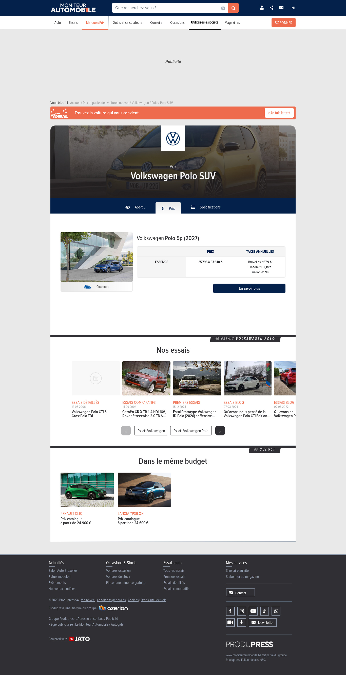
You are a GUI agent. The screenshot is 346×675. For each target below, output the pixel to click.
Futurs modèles (59, 576)
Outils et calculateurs (127, 22)
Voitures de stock (118, 576)
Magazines (232, 22)
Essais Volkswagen (151, 430)
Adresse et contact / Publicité (98, 618)
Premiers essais (174, 576)
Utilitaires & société (204, 22)
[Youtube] (253, 611)
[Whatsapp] (276, 611)
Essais (73, 22)
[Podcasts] (241, 622)
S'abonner (283, 22)
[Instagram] (241, 611)
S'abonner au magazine (242, 576)
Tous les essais (173, 570)
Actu (57, 22)
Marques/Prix (95, 22)
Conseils (156, 22)
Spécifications (210, 207)
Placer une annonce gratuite (125, 582)
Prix (171, 208)
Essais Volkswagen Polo (191, 430)
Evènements (57, 582)
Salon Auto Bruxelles (63, 570)
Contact (240, 593)
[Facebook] (230, 611)
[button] (220, 430)
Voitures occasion (118, 570)
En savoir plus (249, 288)
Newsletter (266, 622)
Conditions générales (111, 599)
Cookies (133, 599)
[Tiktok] (264, 611)
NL (294, 8)
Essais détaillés (174, 582)
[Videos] (230, 622)
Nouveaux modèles (62, 588)
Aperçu (139, 207)
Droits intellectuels (153, 599)
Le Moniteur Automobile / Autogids (99, 624)
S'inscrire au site (237, 570)
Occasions (177, 22)
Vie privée (88, 599)
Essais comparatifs (176, 588)
